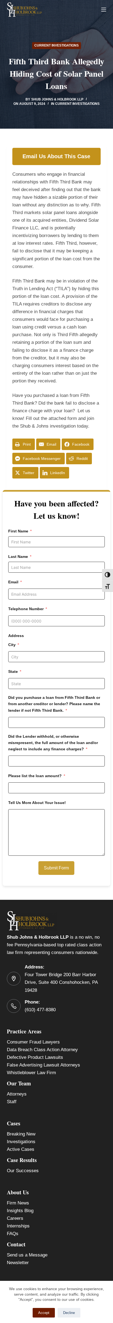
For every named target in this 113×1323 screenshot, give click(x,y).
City (12, 644)
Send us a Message (27, 1255)
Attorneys (17, 1094)
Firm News (18, 1203)
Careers (15, 1218)
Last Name (18, 556)
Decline (69, 1313)
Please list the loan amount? (35, 776)
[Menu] (103, 9)
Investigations (21, 1141)
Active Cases (20, 1149)
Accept (43, 1313)
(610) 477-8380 (40, 1009)
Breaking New (21, 1134)
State (13, 671)
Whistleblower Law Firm (31, 1072)
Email (13, 582)
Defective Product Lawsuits (35, 1057)
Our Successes (23, 1170)
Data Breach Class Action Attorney (42, 1049)
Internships (18, 1226)
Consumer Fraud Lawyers (33, 1042)
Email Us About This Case (56, 156)
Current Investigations (56, 45)
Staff (11, 1101)
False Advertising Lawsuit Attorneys (43, 1065)
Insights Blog (20, 1210)
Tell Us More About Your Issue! (37, 802)
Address (16, 635)
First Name (18, 531)
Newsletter (18, 1262)
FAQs (12, 1233)
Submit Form (56, 868)
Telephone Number (26, 609)
